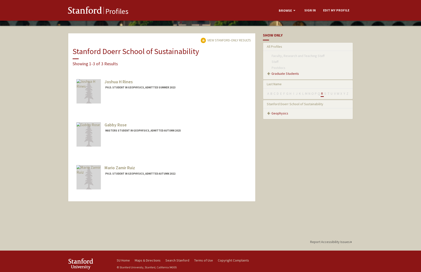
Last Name (274, 84)
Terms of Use (203, 260)
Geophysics (279, 113)
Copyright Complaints (233, 260)
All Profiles (274, 46)
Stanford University (88, 264)
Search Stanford (177, 260)
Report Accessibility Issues (330, 242)
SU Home (123, 260)
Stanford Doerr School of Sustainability (295, 104)
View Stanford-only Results (229, 40)
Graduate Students (285, 73)
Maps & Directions (148, 260)
